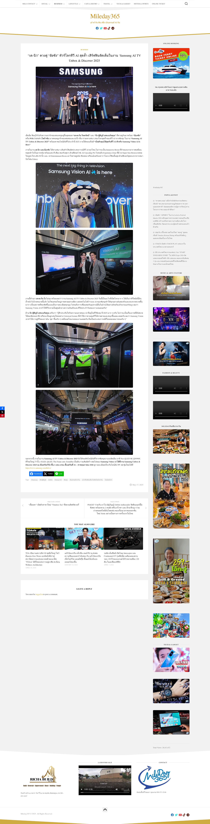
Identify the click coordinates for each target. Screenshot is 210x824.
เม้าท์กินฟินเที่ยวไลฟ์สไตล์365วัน (92, 480)
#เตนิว (50, 480)
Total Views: (157, 747)
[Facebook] (97, 28)
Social (45, 4)
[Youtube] (105, 28)
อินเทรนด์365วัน (75, 480)
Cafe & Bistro (90, 4)
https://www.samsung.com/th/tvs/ (38, 468)
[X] (2, 412)
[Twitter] (101, 28)
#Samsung (34, 480)
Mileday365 (105, 15)
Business (58, 4)
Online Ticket (158, 4)
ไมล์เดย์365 (108, 480)
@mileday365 (158, 187)
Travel (107, 4)
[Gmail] (112, 28)
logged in (39, 594)
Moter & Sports (141, 4)
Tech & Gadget (123, 4)
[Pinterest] (2, 415)
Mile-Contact (28, 4)
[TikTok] (108, 28)
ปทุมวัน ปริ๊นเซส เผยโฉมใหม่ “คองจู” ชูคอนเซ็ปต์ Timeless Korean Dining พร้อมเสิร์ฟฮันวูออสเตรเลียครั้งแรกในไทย (170, 235)
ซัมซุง (66, 480)
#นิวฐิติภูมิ (43, 480)
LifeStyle (73, 4)
